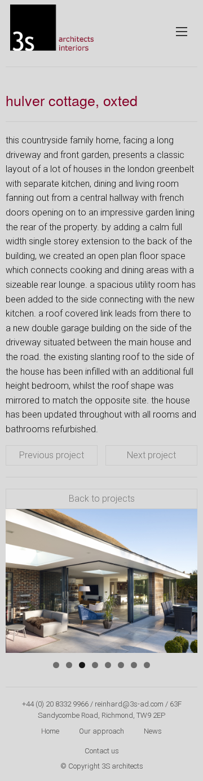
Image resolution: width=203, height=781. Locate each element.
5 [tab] (108, 665)
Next (183, 578)
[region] (101, 581)
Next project (151, 455)
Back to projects (102, 498)
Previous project (51, 455)
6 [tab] (121, 665)
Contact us (102, 751)
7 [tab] (134, 665)
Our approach (101, 731)
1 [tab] (56, 665)
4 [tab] (95, 665)
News (153, 731)
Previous (19, 578)
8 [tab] (147, 665)
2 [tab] (69, 665)
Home (50, 731)
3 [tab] (82, 665)
